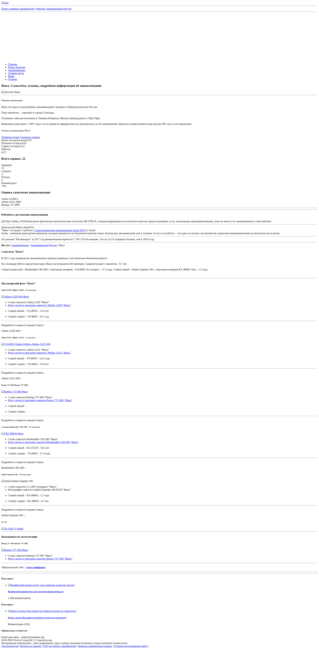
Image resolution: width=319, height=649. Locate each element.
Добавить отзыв (10, 137)
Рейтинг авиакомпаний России (54, 8)
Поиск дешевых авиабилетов (17, 8)
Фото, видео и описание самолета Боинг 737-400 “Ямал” (40, 400)
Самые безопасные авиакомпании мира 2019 (59, 230)
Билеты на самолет (31, 646)
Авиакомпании (16, 70)
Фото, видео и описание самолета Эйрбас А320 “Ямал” (39, 305)
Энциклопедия (9, 646)
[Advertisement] (159, 37)
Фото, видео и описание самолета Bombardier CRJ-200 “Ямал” (43, 442)
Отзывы (12, 79)
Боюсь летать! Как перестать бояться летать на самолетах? (37, 617)
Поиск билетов (16, 67)
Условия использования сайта (130, 646)
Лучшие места (16, 73)
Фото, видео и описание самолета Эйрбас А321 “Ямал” (39, 352)
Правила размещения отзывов (95, 646)
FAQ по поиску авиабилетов (59, 646)
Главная (12, 64)
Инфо (11, 76)
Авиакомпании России (44, 245)
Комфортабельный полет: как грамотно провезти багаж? (36, 591)
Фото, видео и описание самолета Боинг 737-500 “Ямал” (40, 558)
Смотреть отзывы (30, 137)
